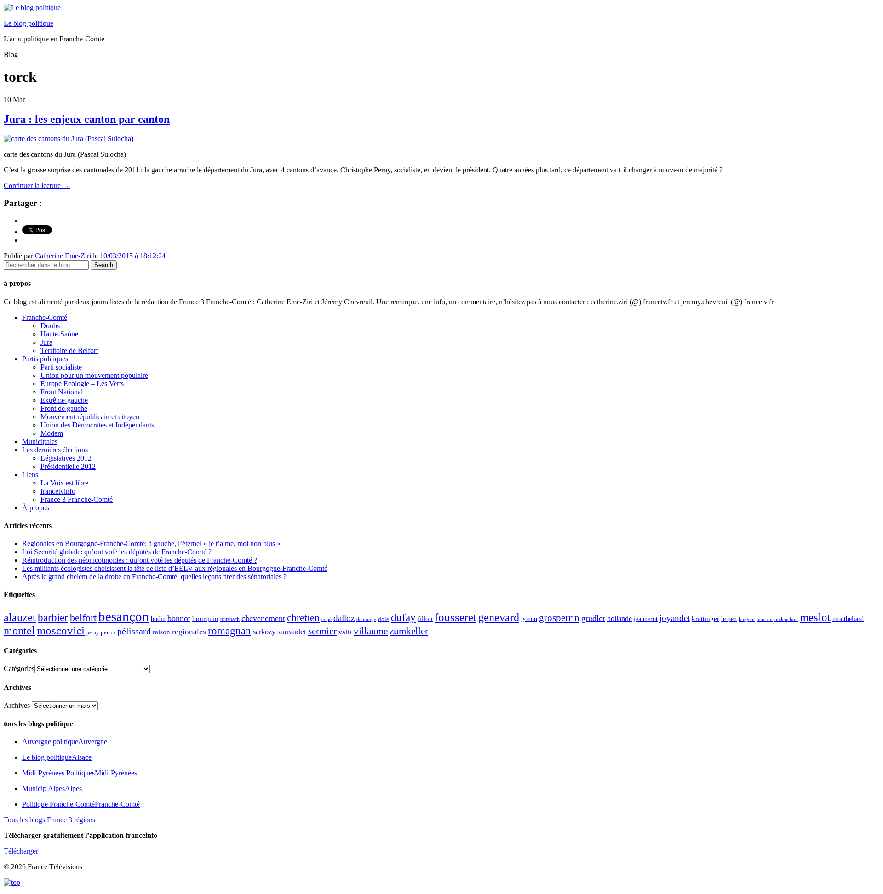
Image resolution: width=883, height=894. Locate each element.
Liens (30, 474)
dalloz (344, 618)
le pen (729, 618)
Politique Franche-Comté (81, 804)
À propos (35, 508)
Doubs (50, 326)
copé (326, 619)
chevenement (263, 618)
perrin (108, 632)
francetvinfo (57, 491)
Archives (17, 705)
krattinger (705, 618)
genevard (498, 617)
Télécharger (21, 851)
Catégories (19, 668)
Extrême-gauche (64, 400)
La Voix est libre (64, 483)
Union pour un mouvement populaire (94, 375)
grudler (593, 618)
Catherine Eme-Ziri (63, 256)
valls (345, 632)
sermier (322, 631)
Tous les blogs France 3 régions (49, 820)
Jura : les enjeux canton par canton (87, 119)
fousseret (455, 617)
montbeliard (848, 618)
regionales (189, 631)
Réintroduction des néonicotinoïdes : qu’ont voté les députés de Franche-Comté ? (139, 560)
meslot (815, 617)
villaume (371, 631)
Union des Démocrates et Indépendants (97, 425)
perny (92, 632)
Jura (46, 342)
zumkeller (409, 631)
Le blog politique (28, 23)
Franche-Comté (44, 317)
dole (383, 618)
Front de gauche (63, 408)
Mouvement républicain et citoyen (89, 417)
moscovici (61, 630)
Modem (51, 433)
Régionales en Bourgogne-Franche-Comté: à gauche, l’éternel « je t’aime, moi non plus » (151, 543)
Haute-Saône (59, 334)
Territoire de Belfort (69, 350)
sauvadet (291, 631)
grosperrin (559, 617)
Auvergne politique (64, 742)
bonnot (178, 618)
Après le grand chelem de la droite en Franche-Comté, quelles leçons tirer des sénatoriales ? (154, 577)
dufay (403, 617)
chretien (303, 617)
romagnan (229, 631)
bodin (158, 618)
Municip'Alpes (52, 788)
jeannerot (646, 618)
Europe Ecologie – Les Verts (82, 383)
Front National (61, 392)
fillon (425, 618)
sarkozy (264, 632)
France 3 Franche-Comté (76, 499)
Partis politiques (45, 359)
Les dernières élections (55, 450)
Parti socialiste (61, 367)
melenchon (786, 619)
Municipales (39, 441)
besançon (123, 616)
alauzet (20, 617)
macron (765, 619)
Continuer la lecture (37, 185)
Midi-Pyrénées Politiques (79, 773)
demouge (366, 619)
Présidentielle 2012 (68, 466)
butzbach (230, 619)
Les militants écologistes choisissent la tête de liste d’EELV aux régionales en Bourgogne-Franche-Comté (174, 568)
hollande (619, 618)
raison (161, 632)
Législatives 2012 (66, 458)
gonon (529, 618)
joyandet (674, 618)
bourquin (205, 618)
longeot (747, 619)
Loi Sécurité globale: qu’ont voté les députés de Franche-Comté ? (117, 552)
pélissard (134, 631)
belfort (83, 617)
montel (19, 631)
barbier (53, 617)
